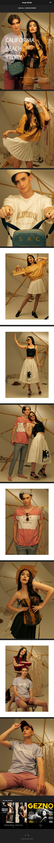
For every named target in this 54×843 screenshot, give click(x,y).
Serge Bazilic (27, 2)
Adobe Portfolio (29, 839)
